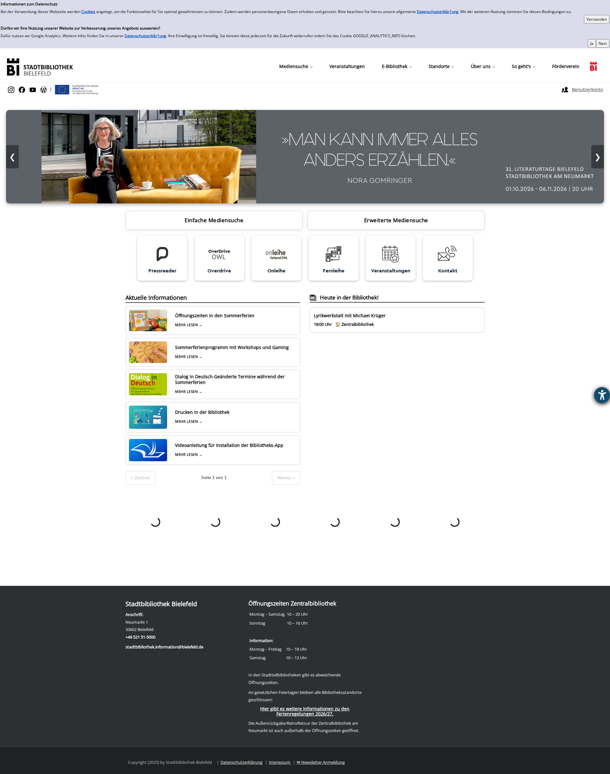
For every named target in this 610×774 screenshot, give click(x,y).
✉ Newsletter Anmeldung (321, 762)
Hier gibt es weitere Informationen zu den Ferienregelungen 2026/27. (304, 711)
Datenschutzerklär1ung (437, 11)
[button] (296, 66)
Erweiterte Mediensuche (396, 220)
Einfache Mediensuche (214, 220)
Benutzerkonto (587, 89)
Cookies (88, 11)
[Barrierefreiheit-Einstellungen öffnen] (602, 395)
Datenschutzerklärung (241, 762)
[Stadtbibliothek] (39, 66)
